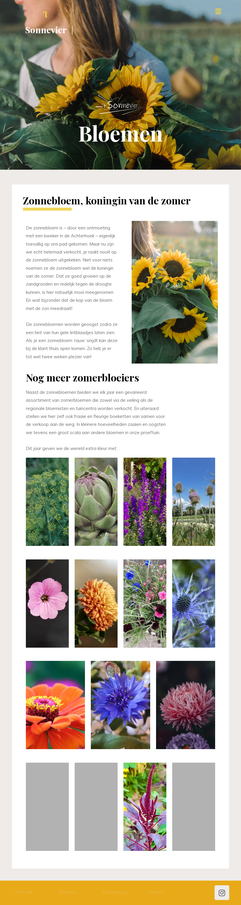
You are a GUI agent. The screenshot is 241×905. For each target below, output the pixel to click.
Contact (155, 892)
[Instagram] (222, 892)
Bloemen (68, 892)
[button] (218, 11)
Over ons (23, 892)
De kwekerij (115, 892)
